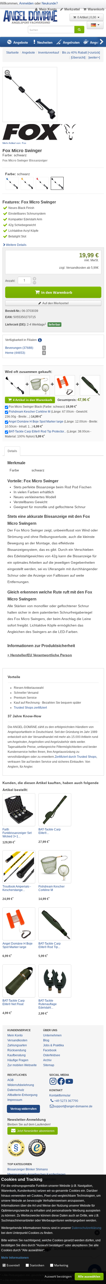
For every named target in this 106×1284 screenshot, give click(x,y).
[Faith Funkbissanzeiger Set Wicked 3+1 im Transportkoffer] (18, 809)
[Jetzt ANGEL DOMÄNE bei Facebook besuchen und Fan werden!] (53, 1084)
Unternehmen (52, 1035)
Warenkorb (96, 9)
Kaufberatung (16, 1055)
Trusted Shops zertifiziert (30, 707)
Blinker (30, 1169)
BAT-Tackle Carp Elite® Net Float (13, 1002)
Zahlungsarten (17, 1045)
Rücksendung (16, 1050)
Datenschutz (15, 1090)
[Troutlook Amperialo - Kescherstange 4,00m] (18, 866)
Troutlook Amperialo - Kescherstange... (16, 888)
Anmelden (26, 3)
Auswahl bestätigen (58, 1276)
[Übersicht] (78, 57)
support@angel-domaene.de (73, 1106)
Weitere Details (16, 245)
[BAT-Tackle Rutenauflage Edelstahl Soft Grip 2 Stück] (54, 980)
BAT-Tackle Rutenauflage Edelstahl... (47, 1004)
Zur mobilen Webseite (22, 1065)
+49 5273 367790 (66, 1101)
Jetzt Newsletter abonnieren (35, 1131)
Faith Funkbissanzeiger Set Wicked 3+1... (17, 833)
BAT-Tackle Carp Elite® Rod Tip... (49, 945)
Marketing (61, 1265)
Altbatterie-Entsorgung (22, 1095)
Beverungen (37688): (19, 348)
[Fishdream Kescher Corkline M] (40, 385)
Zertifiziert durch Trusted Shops (75, 756)
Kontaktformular (60, 1095)
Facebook (49, 1050)
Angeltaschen (36, 1174)
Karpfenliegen (56, 1174)
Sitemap (48, 1065)
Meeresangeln (17, 1174)
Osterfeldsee (51, 1055)
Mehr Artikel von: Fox (14, 143)
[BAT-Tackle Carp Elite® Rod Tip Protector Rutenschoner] (90, 385)
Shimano (42, 1169)
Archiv (47, 1060)
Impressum (14, 1100)
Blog (46, 1040)
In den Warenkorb (56, 292)
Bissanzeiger (16, 1169)
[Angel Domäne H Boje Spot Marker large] (65, 385)
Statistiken (37, 1265)
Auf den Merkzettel (55, 303)
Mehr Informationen (15, 1257)
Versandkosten (17, 1040)
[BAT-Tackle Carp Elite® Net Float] (18, 980)
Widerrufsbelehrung (20, 1085)
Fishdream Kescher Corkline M (29, 411)
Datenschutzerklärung (86, 1228)
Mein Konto (48, 9)
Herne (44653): (15, 353)
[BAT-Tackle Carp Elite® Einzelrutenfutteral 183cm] (54, 809)
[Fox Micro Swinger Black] (15, 385)
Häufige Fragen (17, 1060)
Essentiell (13, 1265)
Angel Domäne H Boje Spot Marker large (36, 421)
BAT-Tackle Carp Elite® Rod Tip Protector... (37, 431)
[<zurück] (94, 52)
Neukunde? (50, 3)
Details (12, 451)
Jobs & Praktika (53, 1045)
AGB (10, 1080)
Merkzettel (72, 9)
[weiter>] (94, 57)
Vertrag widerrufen (23, 1109)
